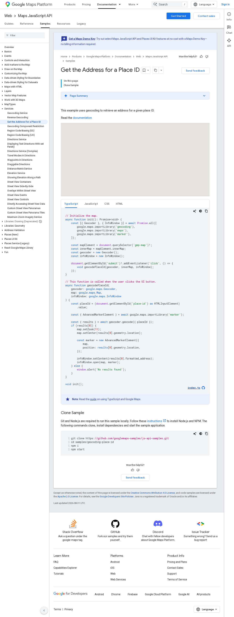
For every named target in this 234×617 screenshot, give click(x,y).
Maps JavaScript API (35, 16)
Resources (63, 23)
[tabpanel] (135, 306)
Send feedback (195, 70)
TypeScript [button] (71, 203)
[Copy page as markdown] (155, 70)
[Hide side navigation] (44, 610)
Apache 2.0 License (67, 496)
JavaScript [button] (91, 203)
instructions (154, 421)
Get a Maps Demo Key (82, 38)
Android (115, 561)
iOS (112, 567)
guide (93, 399)
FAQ (56, 561)
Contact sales (206, 16)
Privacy (69, 609)
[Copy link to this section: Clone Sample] (87, 413)
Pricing (86, 4)
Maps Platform (39, 4)
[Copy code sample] (206, 211)
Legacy (81, 23)
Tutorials (59, 573)
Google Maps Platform (98, 56)
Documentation (106, 4)
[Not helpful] (207, 56)
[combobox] (170, 4)
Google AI (183, 594)
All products (203, 594)
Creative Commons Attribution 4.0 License (153, 492)
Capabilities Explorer (65, 567)
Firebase (133, 594)
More (132, 4)
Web (8, 16)
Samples (45, 23)
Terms (57, 609)
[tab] (71, 203)
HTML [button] (119, 203)
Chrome (115, 594)
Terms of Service (177, 579)
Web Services (118, 579)
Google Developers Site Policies (116, 496)
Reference (26, 23)
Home (64, 56)
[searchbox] (24, 35)
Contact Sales (175, 567)
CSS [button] (106, 203)
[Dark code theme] (200, 211)
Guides (9, 23)
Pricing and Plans (177, 561)
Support (172, 573)
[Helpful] (201, 56)
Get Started (178, 16)
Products (70, 4)
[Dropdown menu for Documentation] (120, 4)
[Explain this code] (195, 211)
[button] (24, 51)
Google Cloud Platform (158, 594)
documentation (82, 118)
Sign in (225, 4)
